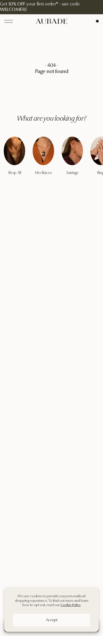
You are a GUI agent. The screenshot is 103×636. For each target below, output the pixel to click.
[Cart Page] (97, 21)
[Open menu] (8, 21)
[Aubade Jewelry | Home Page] (51, 21)
